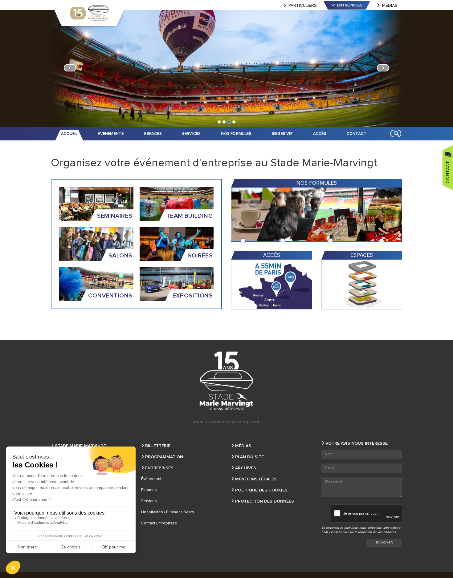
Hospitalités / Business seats (167, 512)
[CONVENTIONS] (96, 284)
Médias (390, 5)
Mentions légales (256, 479)
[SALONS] (96, 244)
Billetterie (157, 446)
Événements (152, 479)
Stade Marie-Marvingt (80, 446)
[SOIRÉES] (177, 244)
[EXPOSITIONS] (177, 284)
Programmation (164, 457)
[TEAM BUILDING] (177, 204)
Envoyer (384, 543)
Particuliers (302, 5)
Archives (245, 468)
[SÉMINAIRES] (96, 204)
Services (149, 501)
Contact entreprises (159, 523)
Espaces (149, 490)
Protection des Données (264, 501)
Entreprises (349, 5)
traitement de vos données (377, 532)
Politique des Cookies (261, 490)
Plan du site (249, 457)
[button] (68, 68)
